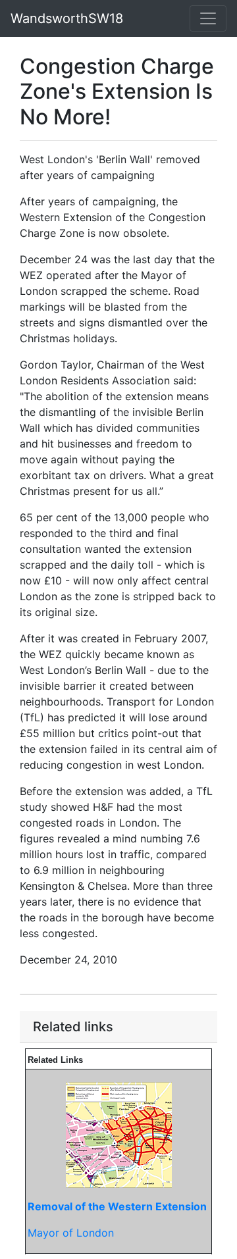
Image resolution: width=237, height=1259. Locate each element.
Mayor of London (71, 1232)
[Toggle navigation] (208, 18)
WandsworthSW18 (67, 18)
